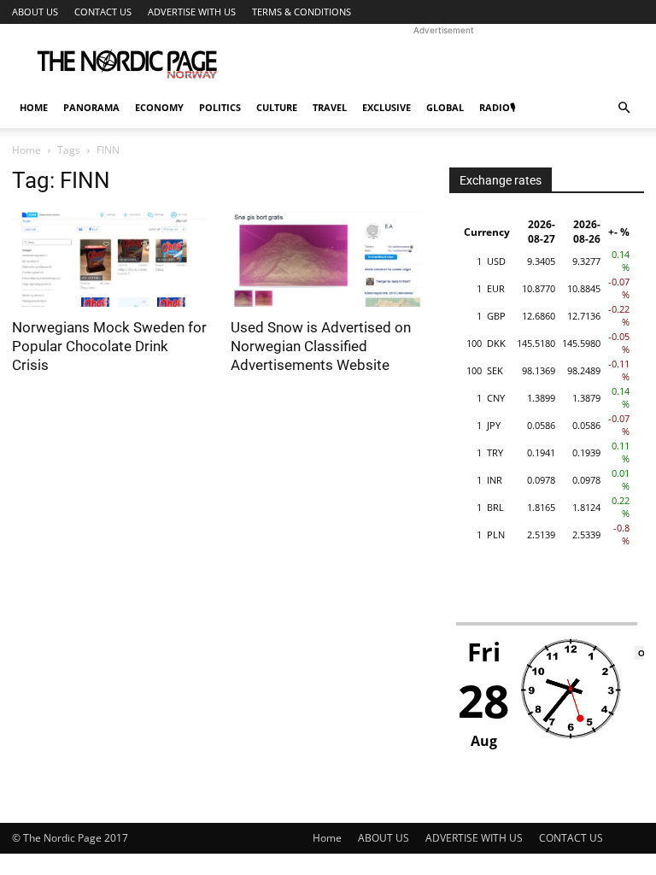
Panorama (91, 107)
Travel (330, 107)
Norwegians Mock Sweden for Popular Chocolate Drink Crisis (109, 346)
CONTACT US (103, 11)
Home (34, 107)
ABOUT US (35, 11)
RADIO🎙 (497, 107)
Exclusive (386, 107)
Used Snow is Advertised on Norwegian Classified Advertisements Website (321, 346)
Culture (276, 107)
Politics (220, 107)
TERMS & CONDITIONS (301, 11)
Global (445, 107)
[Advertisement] (443, 61)
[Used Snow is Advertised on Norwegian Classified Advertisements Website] (328, 259)
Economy (159, 107)
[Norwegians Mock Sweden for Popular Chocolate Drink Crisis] (109, 259)
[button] (623, 108)
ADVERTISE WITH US (192, 11)
